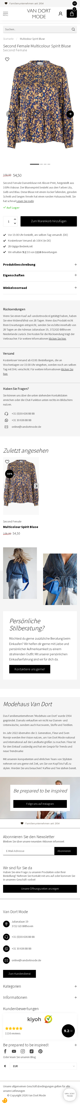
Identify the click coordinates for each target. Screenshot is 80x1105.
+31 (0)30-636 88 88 (23, 413)
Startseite (8, 39)
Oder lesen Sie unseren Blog (19, 1057)
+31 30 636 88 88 (21, 420)
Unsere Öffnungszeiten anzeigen (40, 888)
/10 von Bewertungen (32, 252)
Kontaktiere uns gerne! (30, 669)
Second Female (15, 50)
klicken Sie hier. (57, 338)
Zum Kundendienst (19, 973)
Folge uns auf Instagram (40, 804)
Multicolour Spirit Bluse (32, 39)
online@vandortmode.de (26, 427)
